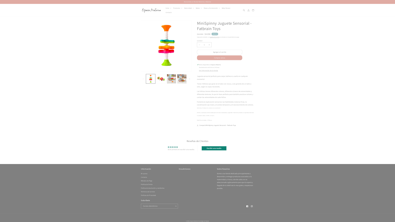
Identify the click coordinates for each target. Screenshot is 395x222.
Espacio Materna (194, 221)
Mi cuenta (144, 174)
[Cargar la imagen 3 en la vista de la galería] (171, 78)
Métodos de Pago (146, 181)
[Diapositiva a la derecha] (189, 79)
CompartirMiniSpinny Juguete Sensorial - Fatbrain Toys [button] (217, 125)
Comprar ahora (219, 58)
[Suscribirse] (175, 206)
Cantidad (199, 41)
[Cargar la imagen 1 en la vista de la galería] (150, 78)
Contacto (144, 177)
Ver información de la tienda (208, 70)
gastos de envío (214, 37)
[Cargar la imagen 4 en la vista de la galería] (182, 78)
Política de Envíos (147, 184)
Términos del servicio (148, 192)
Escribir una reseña (214, 148)
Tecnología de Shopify (203, 221)
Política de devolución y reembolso (152, 188)
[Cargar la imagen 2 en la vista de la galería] (161, 78)
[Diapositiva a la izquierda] (143, 79)
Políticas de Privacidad (148, 195)
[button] (168, 8)
